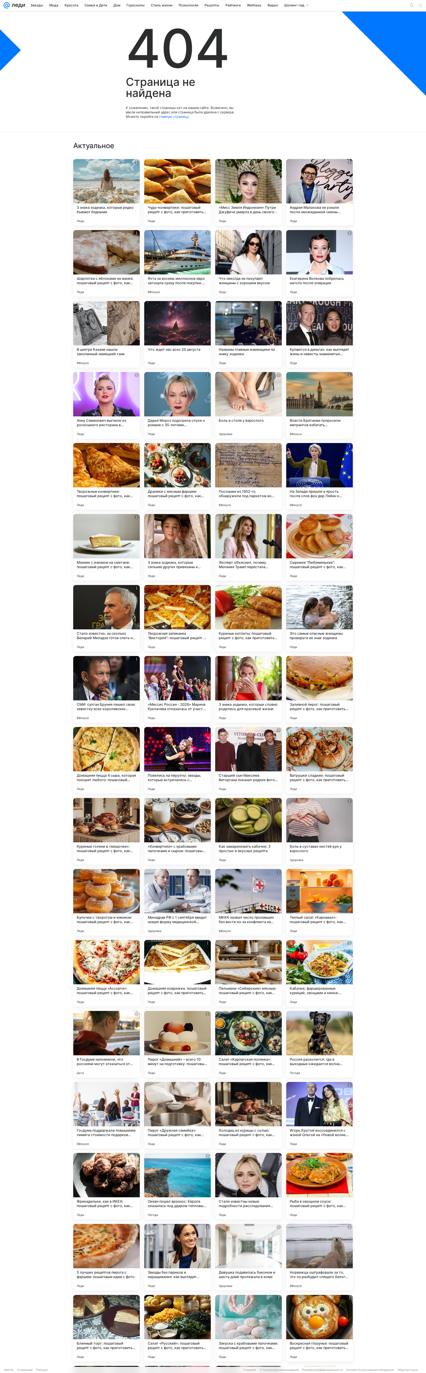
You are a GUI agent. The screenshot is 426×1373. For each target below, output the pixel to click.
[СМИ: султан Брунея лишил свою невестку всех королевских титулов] (106, 689)
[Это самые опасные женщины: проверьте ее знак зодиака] (319, 618)
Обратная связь (407, 1369)
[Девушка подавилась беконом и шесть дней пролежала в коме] (248, 1257)
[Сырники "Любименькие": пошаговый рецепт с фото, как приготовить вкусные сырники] (319, 547)
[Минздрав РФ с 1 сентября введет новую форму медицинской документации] (177, 902)
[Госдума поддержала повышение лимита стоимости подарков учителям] (106, 1115)
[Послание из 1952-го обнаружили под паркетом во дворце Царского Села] (248, 476)
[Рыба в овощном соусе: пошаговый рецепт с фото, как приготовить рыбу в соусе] (319, 1186)
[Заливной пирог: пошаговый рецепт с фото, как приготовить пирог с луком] (319, 689)
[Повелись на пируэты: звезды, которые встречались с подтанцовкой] (177, 760)
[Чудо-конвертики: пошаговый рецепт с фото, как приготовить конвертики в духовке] (177, 192)
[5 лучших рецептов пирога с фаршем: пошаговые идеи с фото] (106, 1257)
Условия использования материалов (370, 1369)
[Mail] (7, 5)
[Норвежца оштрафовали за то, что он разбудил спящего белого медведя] (319, 1257)
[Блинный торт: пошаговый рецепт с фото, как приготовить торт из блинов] (106, 1328)
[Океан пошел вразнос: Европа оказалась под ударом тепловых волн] (177, 1186)
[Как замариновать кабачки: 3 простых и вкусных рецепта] (248, 831)
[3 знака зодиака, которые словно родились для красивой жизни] (248, 689)
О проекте (249, 1369)
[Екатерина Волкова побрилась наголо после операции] (319, 263)
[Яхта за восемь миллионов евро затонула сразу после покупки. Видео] (177, 263)
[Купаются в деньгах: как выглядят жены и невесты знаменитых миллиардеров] (319, 334)
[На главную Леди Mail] (17, 5)
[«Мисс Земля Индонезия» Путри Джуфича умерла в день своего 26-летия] (248, 192)
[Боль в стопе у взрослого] (248, 405)
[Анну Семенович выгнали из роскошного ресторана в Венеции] (106, 405)
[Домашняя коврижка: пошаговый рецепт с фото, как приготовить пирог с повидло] (177, 973)
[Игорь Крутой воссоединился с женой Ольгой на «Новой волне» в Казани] (319, 1115)
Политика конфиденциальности (322, 1369)
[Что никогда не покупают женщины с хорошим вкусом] (248, 263)
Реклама (41, 1369)
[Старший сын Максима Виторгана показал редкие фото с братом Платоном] (248, 760)
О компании (25, 1369)
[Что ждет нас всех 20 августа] (177, 334)
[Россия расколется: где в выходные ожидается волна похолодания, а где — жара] (319, 1044)
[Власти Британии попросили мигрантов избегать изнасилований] (319, 405)
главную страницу (173, 116)
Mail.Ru (9, 1369)
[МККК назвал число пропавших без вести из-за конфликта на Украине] (248, 902)
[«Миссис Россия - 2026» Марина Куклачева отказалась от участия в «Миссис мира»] (177, 689)
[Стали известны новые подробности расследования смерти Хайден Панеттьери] (248, 1186)
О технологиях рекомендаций (279, 1369)
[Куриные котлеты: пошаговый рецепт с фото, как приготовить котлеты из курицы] (248, 618)
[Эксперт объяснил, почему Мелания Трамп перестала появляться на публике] (248, 547)
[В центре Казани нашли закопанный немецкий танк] (106, 334)
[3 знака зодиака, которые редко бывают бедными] (106, 192)
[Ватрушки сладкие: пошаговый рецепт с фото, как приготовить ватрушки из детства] (319, 760)
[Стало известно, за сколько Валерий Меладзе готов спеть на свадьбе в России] (106, 618)
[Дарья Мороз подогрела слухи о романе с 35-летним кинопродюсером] (177, 405)
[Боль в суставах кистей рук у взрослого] (319, 831)
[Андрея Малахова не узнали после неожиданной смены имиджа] (319, 192)
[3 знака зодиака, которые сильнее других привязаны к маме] (177, 547)
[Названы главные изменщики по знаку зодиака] (248, 334)
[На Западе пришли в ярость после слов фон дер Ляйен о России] (319, 476)
